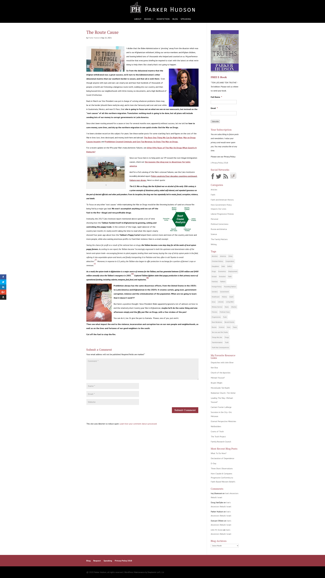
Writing (214, 244)
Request (97, 561)
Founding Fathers (230, 287)
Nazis (227, 307)
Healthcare (216, 297)
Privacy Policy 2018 (123, 561)
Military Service (217, 307)
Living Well (230, 302)
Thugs (227, 337)
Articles (214, 189)
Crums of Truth (217, 431)
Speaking (186, 19)
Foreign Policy (217, 287)
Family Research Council (221, 441)
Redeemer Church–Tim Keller (223, 393)
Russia (214, 327)
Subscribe (215, 121)
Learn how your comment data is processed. (138, 423)
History (224, 297)
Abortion (215, 256)
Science (214, 234)
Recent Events (229, 322)
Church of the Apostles (220, 372)
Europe (214, 276)
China (230, 256)
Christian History (217, 261)
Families (215, 281)
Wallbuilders (216, 426)
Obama (233, 307)
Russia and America (219, 229)
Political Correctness (219, 224)
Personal (214, 219)
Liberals (221, 302)
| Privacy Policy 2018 (219, 162)
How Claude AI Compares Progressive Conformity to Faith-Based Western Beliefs (223, 477)
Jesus (213, 302)
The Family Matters (219, 239)
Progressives (216, 317)
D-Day (213, 463)
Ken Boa (214, 367)
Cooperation (230, 261)
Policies (214, 312)
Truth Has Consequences (220, 347)
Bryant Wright (216, 382)
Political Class (225, 312)
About (137, 19)
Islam (231, 297)
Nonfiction (163, 19)
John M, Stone (217, 530)
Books (147, 19)
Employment (232, 271)
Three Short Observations (222, 468)
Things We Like (217, 337)
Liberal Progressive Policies (222, 214)
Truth (227, 342)
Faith (213, 194)
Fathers (222, 281)
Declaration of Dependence (222, 458)
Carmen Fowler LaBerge (221, 407)
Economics (222, 271)
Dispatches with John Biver (222, 362)
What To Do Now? (218, 453)
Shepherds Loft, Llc (156, 572)
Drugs (214, 271)
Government (224, 292)
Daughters (215, 266)
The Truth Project (218, 436)
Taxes (235, 327)
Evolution (222, 276)
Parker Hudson (94, 38)
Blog (175, 19)
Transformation (217, 342)
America (223, 256)
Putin (225, 317)
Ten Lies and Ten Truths (220, 332)
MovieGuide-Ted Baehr (220, 388)
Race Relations (217, 322)
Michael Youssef (218, 377)
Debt (223, 266)
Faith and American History (222, 199)
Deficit (229, 266)
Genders (215, 292)
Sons (228, 327)
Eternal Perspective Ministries (223, 421)
